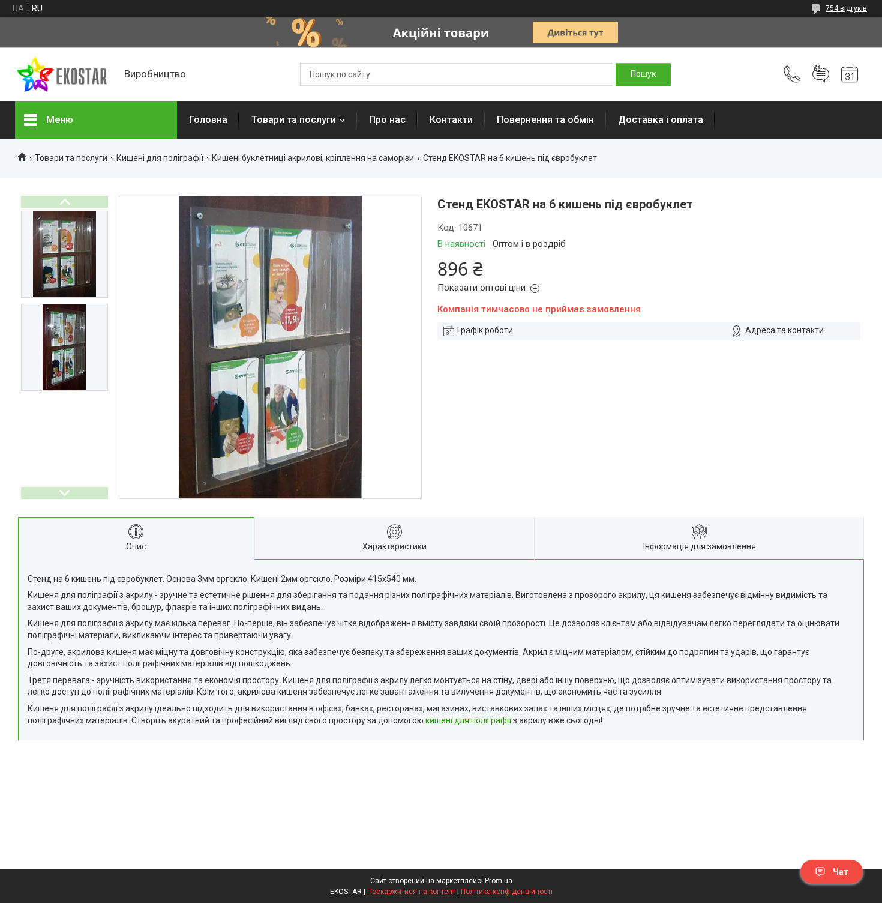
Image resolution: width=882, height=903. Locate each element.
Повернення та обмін (545, 119)
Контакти (451, 119)
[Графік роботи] (849, 74)
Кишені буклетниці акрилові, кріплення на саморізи (313, 158)
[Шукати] (643, 74)
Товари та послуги (293, 119)
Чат (840, 872)
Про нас (387, 119)
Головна (208, 119)
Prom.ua (498, 881)
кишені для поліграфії (468, 720)
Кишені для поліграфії (159, 158)
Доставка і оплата (660, 119)
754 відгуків (846, 8)
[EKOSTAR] (63, 74)
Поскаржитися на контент (411, 891)
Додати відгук (820, 74)
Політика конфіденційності (507, 891)
